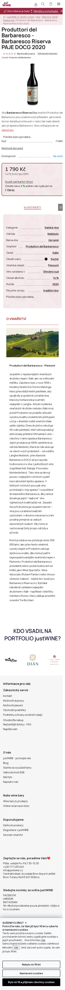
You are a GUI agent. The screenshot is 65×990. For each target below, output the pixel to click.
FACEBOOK (9, 895)
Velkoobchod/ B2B (13, 772)
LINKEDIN (8, 898)
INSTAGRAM (10, 902)
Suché (55, 259)
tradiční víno (51, 290)
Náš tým (7, 777)
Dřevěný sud (51, 271)
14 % (56, 278)
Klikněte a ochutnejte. (46, 11)
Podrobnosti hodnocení (47, 53)
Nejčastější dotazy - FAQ (17, 724)
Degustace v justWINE (16, 830)
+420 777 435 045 (13, 867)
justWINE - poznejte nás (17, 758)
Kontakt (7, 696)
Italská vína (52, 227)
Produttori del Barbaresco (20, 57)
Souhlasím (31, 982)
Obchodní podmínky (14, 710)
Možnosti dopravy (13, 700)
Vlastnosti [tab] (32, 207)
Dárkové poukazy (13, 825)
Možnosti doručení (12, 148)
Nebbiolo (53, 234)
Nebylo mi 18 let (31, 964)
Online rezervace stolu (16, 806)
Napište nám (10, 729)
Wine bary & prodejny (15, 801)
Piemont (53, 265)
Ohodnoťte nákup (13, 720)
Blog (5, 763)
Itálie (56, 252)
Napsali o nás (10, 782)
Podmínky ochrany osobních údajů (22, 714)
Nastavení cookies (31, 973)
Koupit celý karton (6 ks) (19, 181)
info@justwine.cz (13, 870)
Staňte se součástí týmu (17, 767)
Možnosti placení (13, 705)
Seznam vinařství (13, 835)
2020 (55, 284)
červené (53, 240)
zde (43, 940)
